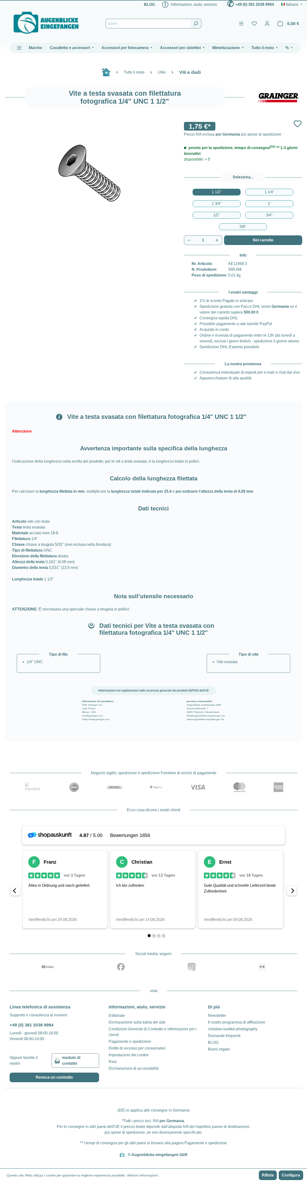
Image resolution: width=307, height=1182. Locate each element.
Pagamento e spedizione (130, 1041)
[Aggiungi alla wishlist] (297, 123)
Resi (113, 1062)
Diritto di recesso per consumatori (137, 1048)
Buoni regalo (219, 1049)
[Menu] (241, 23)
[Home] (108, 74)
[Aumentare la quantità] (217, 240)
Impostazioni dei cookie (129, 1055)
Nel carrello (263, 240)
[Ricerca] (195, 23)
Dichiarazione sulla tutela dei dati (137, 1022)
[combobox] (148, 23)
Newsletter (217, 1015)
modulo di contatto (71, 1060)
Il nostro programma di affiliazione (236, 1022)
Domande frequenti (224, 1036)
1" (269, 203)
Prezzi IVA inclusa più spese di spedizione (232, 134)
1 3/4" (217, 203)
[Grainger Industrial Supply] (278, 97)
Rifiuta (268, 1175)
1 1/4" (269, 192)
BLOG (149, 4)
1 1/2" (217, 192)
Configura (291, 1175)
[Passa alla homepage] (46, 23)
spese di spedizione (128, 1132)
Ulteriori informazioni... (144, 1175)
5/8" (243, 227)
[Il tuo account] (267, 23)
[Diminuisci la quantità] (189, 240)
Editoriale (117, 1015)
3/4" (269, 215)
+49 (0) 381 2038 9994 (254, 4)
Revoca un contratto (54, 1077)
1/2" (216, 215)
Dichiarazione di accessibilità (134, 1068)
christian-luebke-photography (233, 1029)
